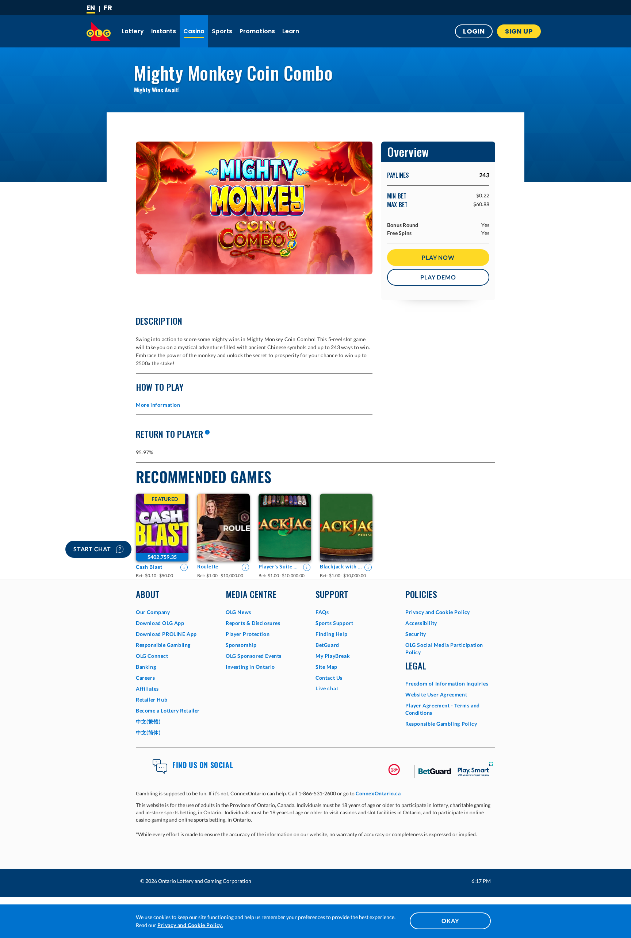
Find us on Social (202, 764)
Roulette (207, 566)
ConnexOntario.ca (378, 793)
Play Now (438, 257)
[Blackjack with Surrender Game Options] (346, 527)
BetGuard (327, 645)
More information (158, 405)
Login (474, 31)
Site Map (326, 667)
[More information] (207, 433)
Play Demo (438, 277)
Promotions (257, 31)
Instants (163, 31)
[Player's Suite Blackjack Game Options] (285, 527)
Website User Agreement (436, 694)
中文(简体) (148, 732)
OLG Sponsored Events (254, 656)
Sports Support (334, 623)
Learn (290, 31)
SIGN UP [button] (519, 31)
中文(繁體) (148, 721)
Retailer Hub (151, 699)
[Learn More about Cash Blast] (184, 567)
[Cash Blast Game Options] (162, 527)
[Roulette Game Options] (223, 527)
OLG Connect (152, 656)
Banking (146, 667)
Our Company (153, 612)
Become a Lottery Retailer (168, 710)
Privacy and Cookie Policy (437, 612)
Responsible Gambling (163, 645)
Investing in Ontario (250, 667)
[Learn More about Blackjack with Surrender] (368, 567)
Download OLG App (160, 623)
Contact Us (329, 678)
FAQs (322, 612)
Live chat (327, 688)
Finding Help (331, 634)
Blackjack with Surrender (341, 566)
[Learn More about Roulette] (245, 567)
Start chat (92, 548)
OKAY (450, 920)
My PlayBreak (333, 656)
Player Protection (247, 634)
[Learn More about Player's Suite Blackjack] (306, 567)
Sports (222, 31)
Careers (145, 678)
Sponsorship (241, 645)
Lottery (133, 31)
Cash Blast (149, 567)
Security (415, 634)
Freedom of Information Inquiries (446, 683)
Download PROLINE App (166, 634)
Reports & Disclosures (253, 623)
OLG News (238, 612)
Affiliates (147, 689)
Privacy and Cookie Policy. (190, 925)
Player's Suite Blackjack (280, 566)
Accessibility (421, 623)
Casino (194, 31)
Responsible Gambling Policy (441, 724)
